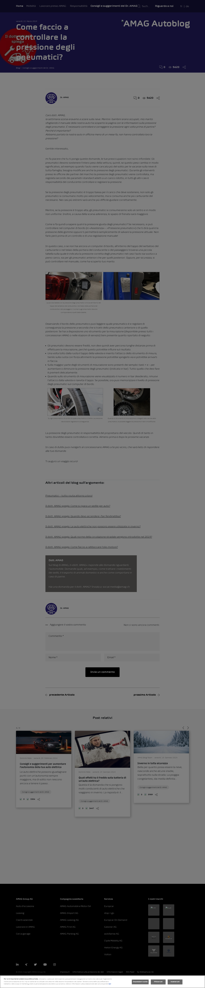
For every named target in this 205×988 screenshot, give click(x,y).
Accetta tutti (175, 982)
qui (110, 984)
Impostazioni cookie (140, 982)
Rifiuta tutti (158, 982)
